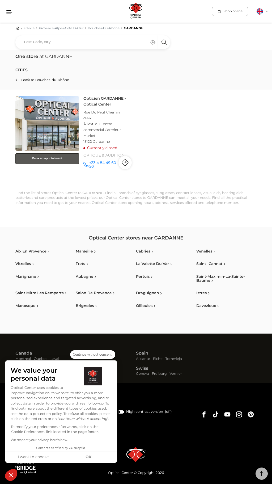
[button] (11, 475)
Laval (54, 359)
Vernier (175, 374)
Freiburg (159, 374)
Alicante (143, 359)
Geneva (142, 374)
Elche (158, 359)
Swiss (142, 369)
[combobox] (92, 42)
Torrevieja (173, 359)
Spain (142, 353)
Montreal (23, 359)
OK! (89, 457)
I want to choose (33, 457)
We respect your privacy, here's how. (39, 440)
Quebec (40, 359)
